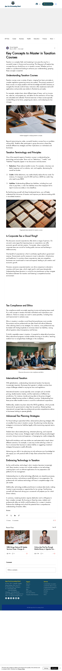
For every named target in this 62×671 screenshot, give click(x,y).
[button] (56, 4)
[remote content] (31, 290)
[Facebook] (6, 598)
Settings (46, 668)
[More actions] (55, 48)
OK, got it (54, 668)
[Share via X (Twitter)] (11, 515)
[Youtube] (16, 598)
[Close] (60, 668)
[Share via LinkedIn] (15, 515)
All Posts (7, 39)
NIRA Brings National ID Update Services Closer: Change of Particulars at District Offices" (17, 548)
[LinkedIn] (11, 598)
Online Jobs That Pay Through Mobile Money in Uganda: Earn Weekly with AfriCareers (44, 548)
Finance (45, 39)
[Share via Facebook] (7, 515)
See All (54, 527)
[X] (8, 598)
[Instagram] (13, 598)
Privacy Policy (21, 669)
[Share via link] (19, 515)
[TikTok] (18, 598)
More (51, 39)
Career (14, 39)
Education (36, 39)
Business (21, 39)
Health (29, 39)
